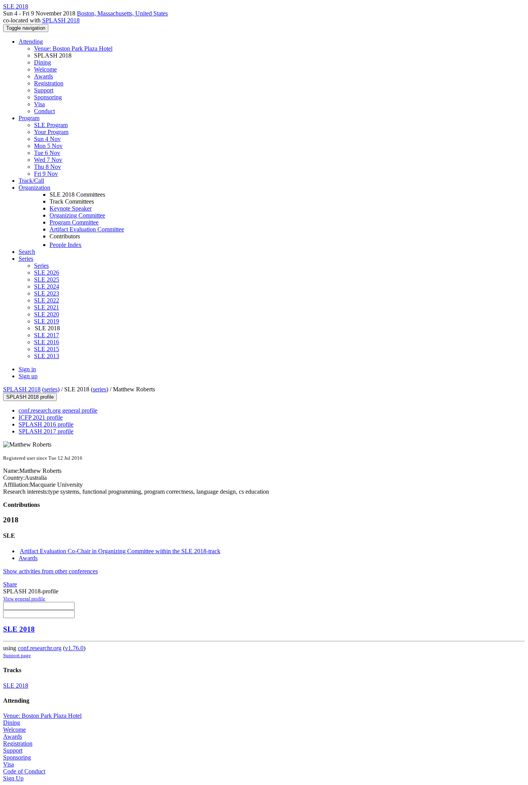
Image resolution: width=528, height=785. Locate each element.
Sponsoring (48, 97)
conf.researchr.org (39, 648)
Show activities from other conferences (50, 571)
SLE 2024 (46, 286)
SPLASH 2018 (61, 20)
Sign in (27, 369)
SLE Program (51, 125)
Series (41, 265)
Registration (48, 83)
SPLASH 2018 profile (30, 397)
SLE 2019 (46, 321)
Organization (34, 187)
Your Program (51, 132)
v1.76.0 (74, 648)
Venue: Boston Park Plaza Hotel (73, 48)
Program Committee (74, 222)
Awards (43, 76)
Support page (17, 655)
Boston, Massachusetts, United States (122, 13)
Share (10, 584)
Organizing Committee (77, 215)
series (51, 389)
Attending (31, 41)
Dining (42, 62)
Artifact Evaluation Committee (86, 229)
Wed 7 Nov (48, 159)
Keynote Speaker (70, 208)
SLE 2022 (46, 300)
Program (29, 118)
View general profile (24, 598)
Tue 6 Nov (47, 153)
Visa (39, 104)
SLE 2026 (46, 272)
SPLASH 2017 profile (46, 431)
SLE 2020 (46, 314)
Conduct (44, 111)
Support (43, 90)
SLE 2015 (46, 349)
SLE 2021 (46, 307)
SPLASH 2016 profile (46, 424)
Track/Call (31, 180)
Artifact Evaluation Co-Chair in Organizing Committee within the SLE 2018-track (120, 551)
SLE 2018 (19, 629)
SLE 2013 (46, 356)
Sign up (28, 376)
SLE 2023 (46, 293)
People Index (65, 244)
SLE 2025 (46, 279)
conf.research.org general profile (58, 410)
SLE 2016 (46, 342)
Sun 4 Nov (47, 139)
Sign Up (13, 778)
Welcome (45, 69)
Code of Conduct (24, 771)
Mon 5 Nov (48, 146)
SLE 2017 (46, 335)
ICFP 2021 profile (41, 417)
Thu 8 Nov (47, 166)
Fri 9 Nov (46, 173)
